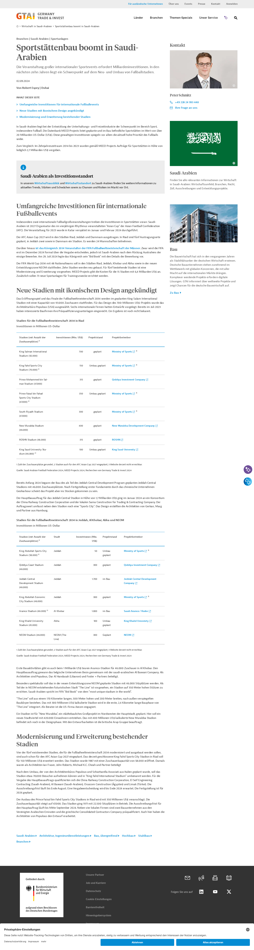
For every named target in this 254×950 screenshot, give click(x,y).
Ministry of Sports (122, 351)
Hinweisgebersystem (98, 915)
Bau (173, 249)
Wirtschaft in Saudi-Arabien (37, 26)
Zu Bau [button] (174, 293)
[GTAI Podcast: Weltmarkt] (201, 878)
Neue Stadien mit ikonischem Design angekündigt (52, 110)
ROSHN (116, 439)
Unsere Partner (95, 875)
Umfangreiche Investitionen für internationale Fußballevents (59, 104)
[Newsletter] (215, 878)
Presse (201, 3)
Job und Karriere (96, 883)
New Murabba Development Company (133, 425)
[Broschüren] (229, 878)
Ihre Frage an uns (186, 108)
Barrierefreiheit (95, 907)
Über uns (174, 3)
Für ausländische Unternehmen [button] (145, 3)
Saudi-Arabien (25, 836)
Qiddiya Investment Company (128, 379)
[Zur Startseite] (40, 18)
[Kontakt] (187, 878)
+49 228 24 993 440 (187, 102)
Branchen (22, 841)
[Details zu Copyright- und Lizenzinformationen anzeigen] (234, 85)
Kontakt (215, 3)
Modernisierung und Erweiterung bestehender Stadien (55, 117)
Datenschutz (93, 891)
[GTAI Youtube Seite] (215, 892)
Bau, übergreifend (105, 836)
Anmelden (232, 3)
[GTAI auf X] (229, 892)
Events (188, 3)
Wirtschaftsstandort (78, 183)
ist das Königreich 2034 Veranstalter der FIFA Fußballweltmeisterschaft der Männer (88, 248)
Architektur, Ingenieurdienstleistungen (64, 836)
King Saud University (123, 449)
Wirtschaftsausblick (46, 183)
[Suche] (236, 18)
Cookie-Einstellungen (99, 899)
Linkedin (201, 892)
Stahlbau (144, 836)
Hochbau (128, 836)
